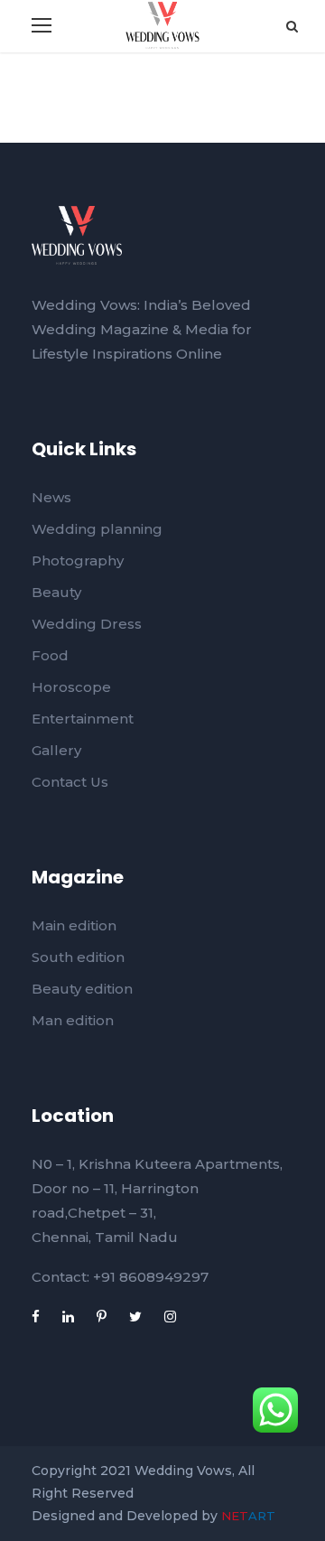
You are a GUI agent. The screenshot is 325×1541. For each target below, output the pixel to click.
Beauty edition (82, 988)
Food (50, 655)
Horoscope (71, 687)
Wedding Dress (87, 623)
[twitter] (135, 1316)
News (51, 497)
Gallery (56, 750)
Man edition (73, 1020)
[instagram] (170, 1316)
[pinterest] (102, 1316)
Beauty (56, 592)
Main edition (74, 925)
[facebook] (36, 1316)
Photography (78, 560)
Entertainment (83, 718)
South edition (78, 957)
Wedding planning (97, 528)
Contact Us (70, 781)
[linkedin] (68, 1316)
